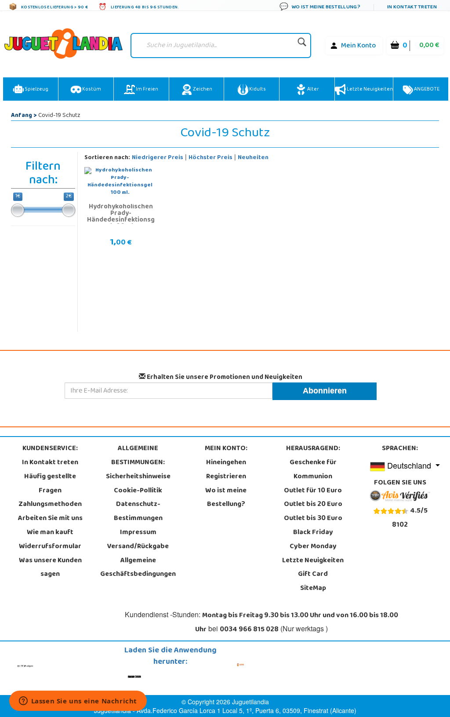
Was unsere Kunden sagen (50, 568)
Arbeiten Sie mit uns (50, 519)
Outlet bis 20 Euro (313, 505)
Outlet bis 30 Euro (313, 519)
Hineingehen (226, 463)
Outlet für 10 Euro (313, 491)
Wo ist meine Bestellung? (226, 498)
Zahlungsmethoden (50, 505)
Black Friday (313, 533)
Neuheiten (253, 158)
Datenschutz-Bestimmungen (138, 512)
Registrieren (226, 477)
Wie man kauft (50, 533)
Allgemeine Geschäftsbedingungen (138, 568)
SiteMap (313, 589)
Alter (312, 89)
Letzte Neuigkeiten (369, 89)
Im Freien (146, 89)
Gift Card (313, 575)
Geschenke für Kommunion (313, 470)
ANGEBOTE (426, 89)
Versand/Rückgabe (138, 547)
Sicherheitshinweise (138, 477)
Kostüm (91, 89)
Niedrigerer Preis (157, 158)
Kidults (257, 89)
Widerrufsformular (50, 547)
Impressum (138, 533)
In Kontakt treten (50, 463)
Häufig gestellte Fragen (50, 484)
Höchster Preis (210, 158)
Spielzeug (36, 89)
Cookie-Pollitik (138, 491)
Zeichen (202, 89)
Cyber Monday (313, 547)
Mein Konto (358, 46)
